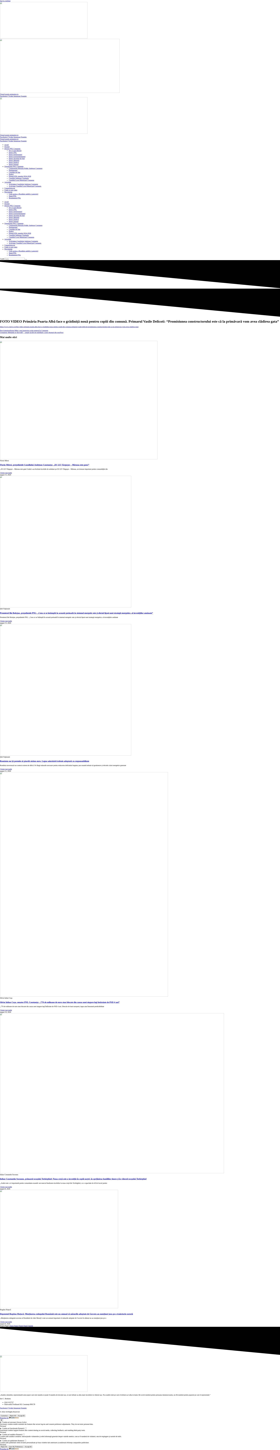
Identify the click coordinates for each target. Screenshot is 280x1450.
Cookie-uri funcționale (10, 1428)
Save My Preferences (16, 1447)
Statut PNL (13, 196)
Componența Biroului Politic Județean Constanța (25, 168)
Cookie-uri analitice (9, 1434)
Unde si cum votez (10, 190)
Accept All (21, 1416)
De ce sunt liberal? (15, 151)
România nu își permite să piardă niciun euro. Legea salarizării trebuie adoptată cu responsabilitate (44, 761)
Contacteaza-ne (9, 188)
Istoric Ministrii (14, 160)
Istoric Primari (13, 164)
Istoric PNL (13, 153)
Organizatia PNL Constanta (13, 166)
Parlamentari (13, 170)
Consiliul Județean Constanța (19, 178)
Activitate (7, 182)
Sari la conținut (5, 1)
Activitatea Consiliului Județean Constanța (23, 184)
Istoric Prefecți (14, 162)
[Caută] (26, 259)
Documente (8, 192)
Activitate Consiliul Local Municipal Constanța (25, 186)
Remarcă (21, 1428)
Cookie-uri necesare (9, 1422)
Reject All (13, 1416)
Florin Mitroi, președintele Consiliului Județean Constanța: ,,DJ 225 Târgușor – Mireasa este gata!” (44, 465)
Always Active (21, 1422)
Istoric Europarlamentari (17, 157)
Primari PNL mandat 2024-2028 (20, 176)
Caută (2, 259)
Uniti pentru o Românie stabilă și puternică (23, 194)
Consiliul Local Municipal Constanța (21, 180)
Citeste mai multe (6, 473)
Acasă (6, 145)
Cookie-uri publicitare (9, 1441)
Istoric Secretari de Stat (17, 158)
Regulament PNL (15, 198)
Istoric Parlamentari (15, 155)
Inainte (30, 1326)
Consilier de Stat (14, 172)
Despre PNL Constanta (12, 149)
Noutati (7, 147)
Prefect (11, 174)
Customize (4, 1416)
